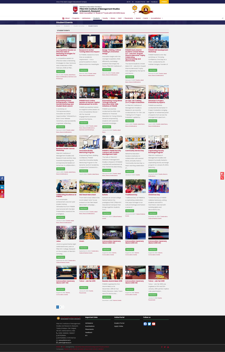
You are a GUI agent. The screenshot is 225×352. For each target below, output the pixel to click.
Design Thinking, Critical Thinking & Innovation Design (111, 52)
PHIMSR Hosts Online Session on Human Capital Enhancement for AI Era (89, 102)
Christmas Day (154, 195)
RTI (86, 336)
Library (113, 18)
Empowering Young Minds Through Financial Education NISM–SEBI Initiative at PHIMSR (112, 103)
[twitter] (165, 347)
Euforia (105, 195)
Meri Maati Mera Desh (87, 195)
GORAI (94, 349)
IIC (133, 2)
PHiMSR (164, 2)
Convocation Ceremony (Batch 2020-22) (111, 242)
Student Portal (140, 2)
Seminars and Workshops (86, 130)
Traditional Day (131, 195)
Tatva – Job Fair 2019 (87, 281)
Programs (75, 18)
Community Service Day (134, 151)
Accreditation (156, 18)
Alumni (138, 18)
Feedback (154, 2)
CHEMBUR (100, 349)
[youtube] (168, 347)
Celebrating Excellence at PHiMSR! (66, 196)
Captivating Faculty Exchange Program (156, 151)
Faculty (105, 18)
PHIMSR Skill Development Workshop (158, 51)
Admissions (86, 18)
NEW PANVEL (74, 349)
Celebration (164, 216)
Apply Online (118, 326)
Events (145, 18)
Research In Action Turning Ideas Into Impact (89, 51)
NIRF (148, 2)
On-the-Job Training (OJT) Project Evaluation (134, 101)
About (67, 18)
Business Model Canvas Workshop (65, 149)
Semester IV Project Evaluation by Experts (156, 101)
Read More (60, 71)
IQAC (120, 18)
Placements (129, 18)
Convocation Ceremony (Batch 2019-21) (134, 242)
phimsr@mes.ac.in (65, 343)
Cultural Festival (117, 216)
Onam (81, 241)
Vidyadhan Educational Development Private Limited (92, 347)
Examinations (89, 326)
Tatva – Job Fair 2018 (156, 281)
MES (64, 347)
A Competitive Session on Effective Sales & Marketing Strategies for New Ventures (66, 52)
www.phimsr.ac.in (65, 340)
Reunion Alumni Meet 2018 (112, 281)
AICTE (128, 2)
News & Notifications (62, 77)
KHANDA (81, 349)
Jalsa (58, 241)
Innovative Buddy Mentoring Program (86, 151)
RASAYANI (88, 349)
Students (96, 18)
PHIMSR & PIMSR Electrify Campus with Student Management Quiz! (111, 152)
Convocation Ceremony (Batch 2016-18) (134, 282)
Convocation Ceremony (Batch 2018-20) (157, 242)
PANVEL (66, 349)
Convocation (106, 255)
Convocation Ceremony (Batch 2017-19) (65, 282)
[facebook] (161, 347)
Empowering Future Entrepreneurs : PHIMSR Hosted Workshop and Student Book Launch (65, 103)
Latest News (72, 75)
